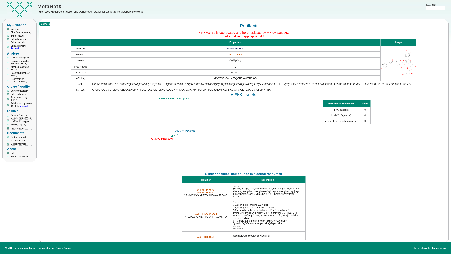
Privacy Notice (63, 248)
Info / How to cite (19, 156)
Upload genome (18, 47)
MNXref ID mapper (20, 121)
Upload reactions (19, 39)
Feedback (45, 24)
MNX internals (245, 94)
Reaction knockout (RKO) (20, 74)
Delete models (18, 42)
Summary (15, 29)
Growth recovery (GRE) (19, 98)
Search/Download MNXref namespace (21, 116)
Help (13, 153)
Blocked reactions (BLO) (20, 68)
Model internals (18, 144)
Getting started (18, 137)
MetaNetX (49, 6)
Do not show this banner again (429, 248)
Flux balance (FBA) (20, 57)
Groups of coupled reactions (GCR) (20, 62)
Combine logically (20, 90)
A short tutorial (18, 140)
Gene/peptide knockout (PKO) (19, 80)
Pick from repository (21, 32)
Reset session (18, 128)
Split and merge (19, 94)
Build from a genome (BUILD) (21, 104)
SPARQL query (18, 124)
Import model (17, 35)
